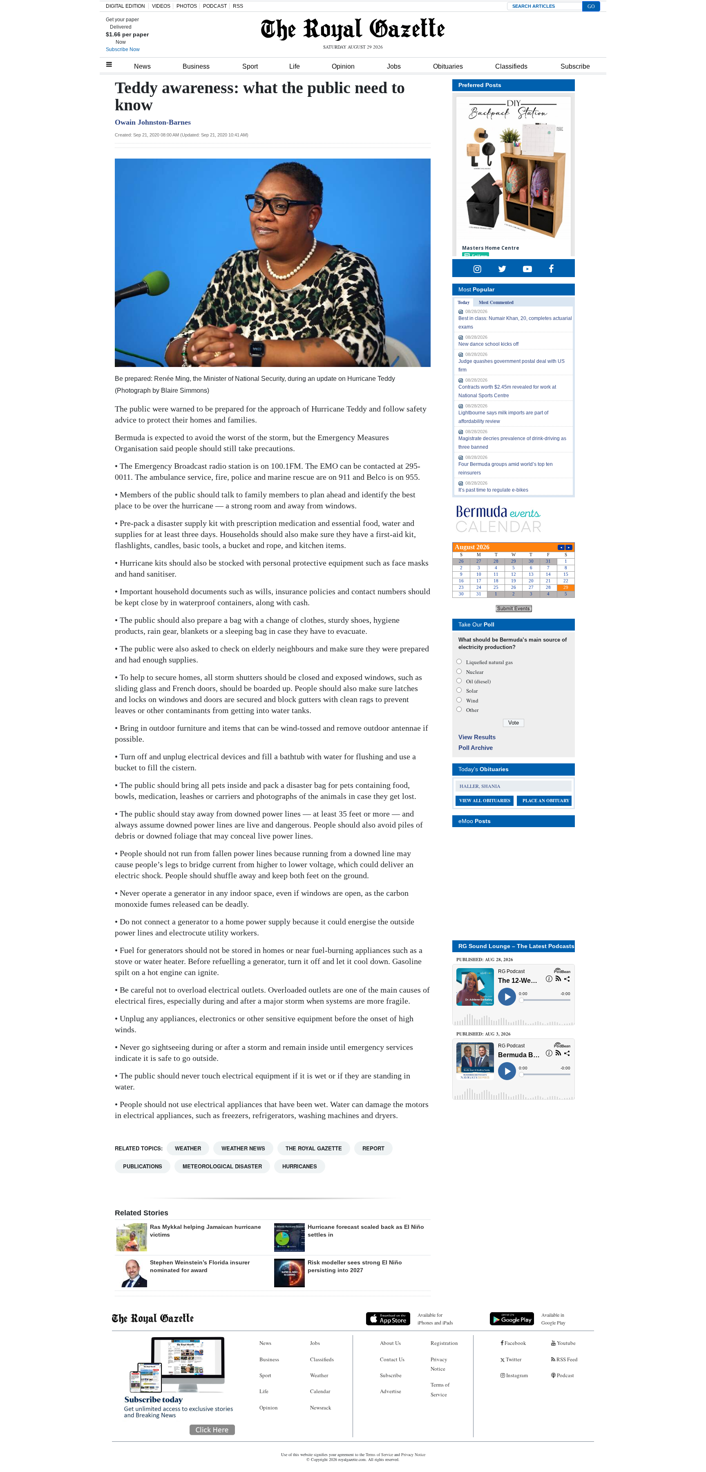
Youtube (566, 1343)
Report (373, 1148)
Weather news (243, 1148)
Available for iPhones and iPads (435, 1318)
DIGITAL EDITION (125, 6)
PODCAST (215, 6)
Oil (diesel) (478, 681)
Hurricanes (299, 1166)
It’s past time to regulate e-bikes (493, 490)
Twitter (513, 1359)
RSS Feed (566, 1359)
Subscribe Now (123, 49)
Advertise (390, 1391)
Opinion (343, 66)
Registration (444, 1343)
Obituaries (448, 66)
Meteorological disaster (222, 1166)
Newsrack (320, 1407)
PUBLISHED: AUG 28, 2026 (484, 959)
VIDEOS (161, 6)
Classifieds (511, 66)
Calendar (320, 1391)
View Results (477, 737)
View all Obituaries (484, 800)
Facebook (514, 1343)
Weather (188, 1148)
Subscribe (575, 66)
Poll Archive (475, 747)
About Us (390, 1343)
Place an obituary (546, 800)
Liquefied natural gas (489, 662)
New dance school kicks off (488, 344)
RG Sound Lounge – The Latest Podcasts (516, 946)
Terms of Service (440, 1389)
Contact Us (392, 1359)
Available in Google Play (553, 1318)
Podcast (565, 1375)
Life (294, 66)
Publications (142, 1166)
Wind (472, 700)
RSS (238, 6)
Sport (250, 66)
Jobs (394, 66)
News (142, 66)
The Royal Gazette (314, 1148)
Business (196, 66)
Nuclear (474, 672)
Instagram (516, 1375)
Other (472, 710)
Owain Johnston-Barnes (153, 122)
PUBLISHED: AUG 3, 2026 (483, 1034)
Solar (472, 690)
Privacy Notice (439, 1364)
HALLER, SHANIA (480, 786)
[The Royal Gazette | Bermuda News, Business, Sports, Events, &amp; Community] (353, 29)
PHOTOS (186, 6)
